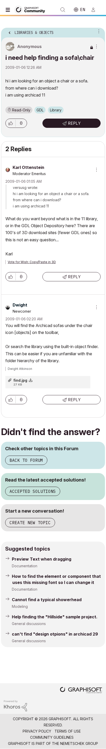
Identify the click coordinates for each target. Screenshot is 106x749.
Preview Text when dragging (41, 559)
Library (55, 110)
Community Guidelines (52, 737)
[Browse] (9, 9)
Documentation (24, 566)
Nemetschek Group (79, 743)
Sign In (95, 9)
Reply (74, 123)
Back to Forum (26, 460)
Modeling (20, 606)
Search (63, 9)
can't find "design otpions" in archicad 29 (55, 634)
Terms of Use (68, 731)
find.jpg (20, 380)
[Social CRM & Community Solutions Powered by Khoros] (15, 705)
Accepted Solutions (33, 491)
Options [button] (97, 31)
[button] (10, 123)
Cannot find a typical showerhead (47, 599)
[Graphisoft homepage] (81, 691)
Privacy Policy (37, 731)
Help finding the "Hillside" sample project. (55, 616)
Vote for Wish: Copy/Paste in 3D (32, 262)
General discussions (29, 623)
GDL (40, 110)
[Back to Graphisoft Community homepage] (31, 9)
